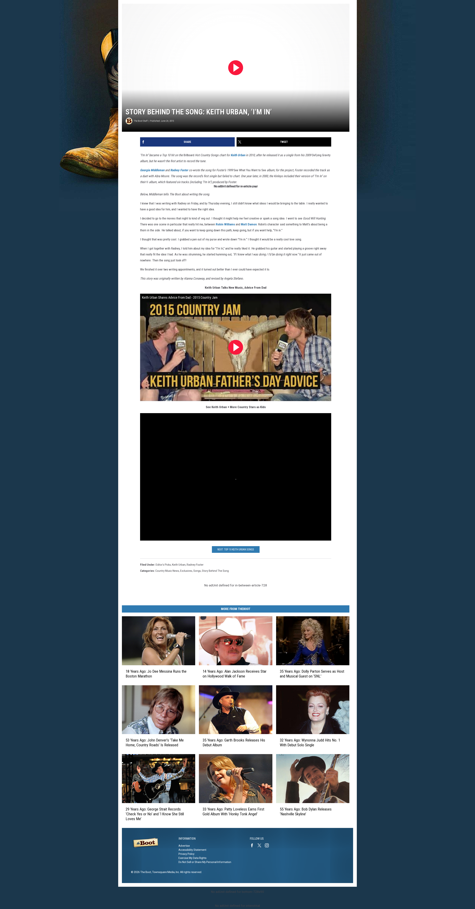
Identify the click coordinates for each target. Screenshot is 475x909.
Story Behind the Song (215, 570)
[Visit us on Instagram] (268, 845)
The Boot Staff (141, 120)
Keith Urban (238, 155)
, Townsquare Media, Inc (165, 872)
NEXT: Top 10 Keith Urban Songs (235, 549)
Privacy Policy (186, 853)
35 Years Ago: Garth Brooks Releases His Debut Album (234, 742)
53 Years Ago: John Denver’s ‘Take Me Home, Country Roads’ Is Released (155, 742)
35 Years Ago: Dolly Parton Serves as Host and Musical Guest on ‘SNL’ (312, 673)
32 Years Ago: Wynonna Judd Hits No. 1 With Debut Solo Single (310, 742)
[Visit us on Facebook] (253, 845)
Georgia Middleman (152, 170)
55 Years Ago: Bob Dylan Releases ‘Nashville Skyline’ (306, 811)
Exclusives (186, 570)
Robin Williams (225, 224)
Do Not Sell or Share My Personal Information (204, 862)
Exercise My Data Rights (192, 858)
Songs (197, 570)
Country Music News (167, 570)
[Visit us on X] (261, 845)
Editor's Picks (163, 564)
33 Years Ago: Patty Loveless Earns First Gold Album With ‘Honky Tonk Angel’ (233, 811)
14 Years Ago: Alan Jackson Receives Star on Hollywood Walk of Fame (234, 673)
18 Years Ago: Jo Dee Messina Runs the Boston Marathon (156, 673)
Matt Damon (249, 224)
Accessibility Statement (192, 849)
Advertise (184, 845)
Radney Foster (179, 170)
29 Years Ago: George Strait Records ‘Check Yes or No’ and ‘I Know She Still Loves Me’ (155, 814)
